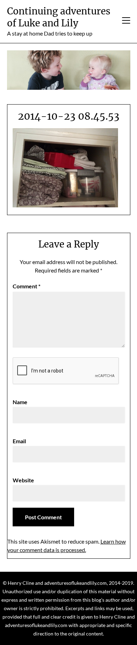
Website (23, 480)
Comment (26, 286)
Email (19, 441)
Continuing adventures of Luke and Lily (58, 17)
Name (20, 402)
